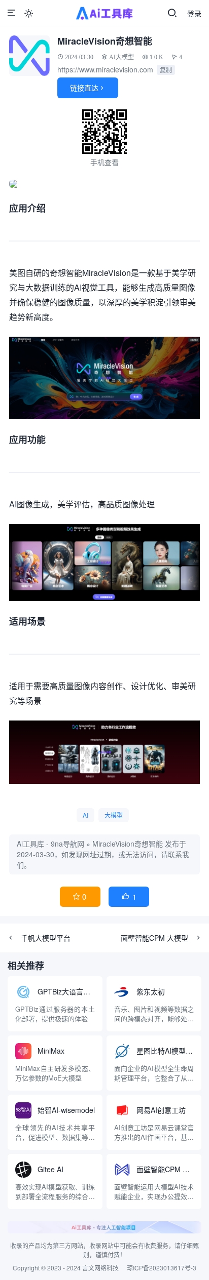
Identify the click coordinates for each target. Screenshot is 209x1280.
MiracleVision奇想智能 (127, 843)
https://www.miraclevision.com (105, 69)
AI (85, 815)
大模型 (113, 815)
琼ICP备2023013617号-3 (161, 1267)
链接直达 (88, 88)
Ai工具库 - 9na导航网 (50, 843)
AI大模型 (121, 57)
